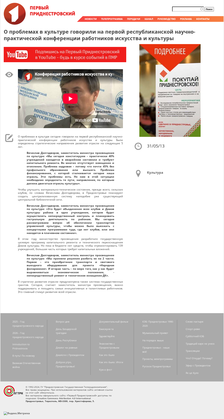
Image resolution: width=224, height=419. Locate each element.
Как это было (107, 355)
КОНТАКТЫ (203, 19)
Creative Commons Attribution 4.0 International (64, 398)
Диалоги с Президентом (70, 355)
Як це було (192, 372)
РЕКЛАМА (186, 19)
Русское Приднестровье (156, 366)
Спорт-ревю (193, 329)
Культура (155, 172)
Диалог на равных (66, 347)
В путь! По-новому (23, 355)
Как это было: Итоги (111, 362)
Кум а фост (105, 369)
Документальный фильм (113, 321)
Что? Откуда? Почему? (199, 358)
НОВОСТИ (91, 19)
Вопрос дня (63, 321)
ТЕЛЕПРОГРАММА (112, 19)
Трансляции (193, 350)
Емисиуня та (106, 329)
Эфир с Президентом (198, 365)
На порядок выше (153, 340)
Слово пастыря (194, 321)
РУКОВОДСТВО (167, 19)
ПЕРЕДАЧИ (133, 19)
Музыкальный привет (155, 333)
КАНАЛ (149, 19)
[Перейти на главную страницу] (40, 24)
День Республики (66, 340)
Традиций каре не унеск (200, 343)
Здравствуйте (107, 336)
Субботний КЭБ (195, 336)
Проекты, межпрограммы (157, 359)
